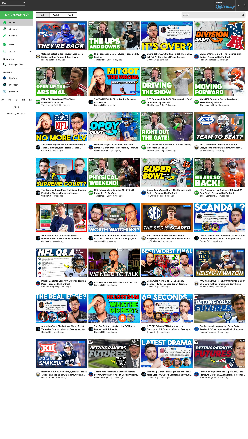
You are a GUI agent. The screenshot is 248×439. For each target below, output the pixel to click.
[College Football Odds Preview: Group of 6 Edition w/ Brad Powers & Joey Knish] (61, 35)
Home (12, 22)
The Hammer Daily (102, 59)
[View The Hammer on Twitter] (2, 100)
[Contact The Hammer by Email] (30, 100)
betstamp (13, 91)
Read (70, 14)
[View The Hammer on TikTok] (16, 100)
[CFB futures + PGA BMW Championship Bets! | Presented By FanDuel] (167, 81)
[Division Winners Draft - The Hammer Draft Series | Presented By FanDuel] (219, 35)
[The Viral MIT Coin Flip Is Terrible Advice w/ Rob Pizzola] (114, 81)
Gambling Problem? (16, 113)
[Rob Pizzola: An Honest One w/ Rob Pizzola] (114, 263)
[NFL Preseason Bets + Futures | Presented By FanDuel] (114, 35)
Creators (13, 35)
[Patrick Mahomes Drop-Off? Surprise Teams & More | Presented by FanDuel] (61, 263)
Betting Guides (16, 64)
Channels (13, 29)
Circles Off (152, 59)
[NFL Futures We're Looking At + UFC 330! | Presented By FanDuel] (114, 172)
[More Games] (244, 5)
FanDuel (13, 78)
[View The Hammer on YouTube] (23, 100)
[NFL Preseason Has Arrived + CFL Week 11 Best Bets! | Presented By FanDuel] (219, 172)
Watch (56, 14)
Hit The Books (47, 59)
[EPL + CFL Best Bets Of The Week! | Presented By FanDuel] (61, 81)
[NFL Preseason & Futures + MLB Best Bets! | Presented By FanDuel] (167, 126)
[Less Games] (238, 5)
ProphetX (13, 84)
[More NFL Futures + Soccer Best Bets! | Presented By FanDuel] (219, 81)
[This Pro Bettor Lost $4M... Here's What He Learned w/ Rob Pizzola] (114, 308)
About (16, 107)
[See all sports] (30, 51)
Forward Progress (208, 59)
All (42, 14)
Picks (11, 44)
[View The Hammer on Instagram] (9, 100)
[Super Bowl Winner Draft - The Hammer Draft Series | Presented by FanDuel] (167, 172)
